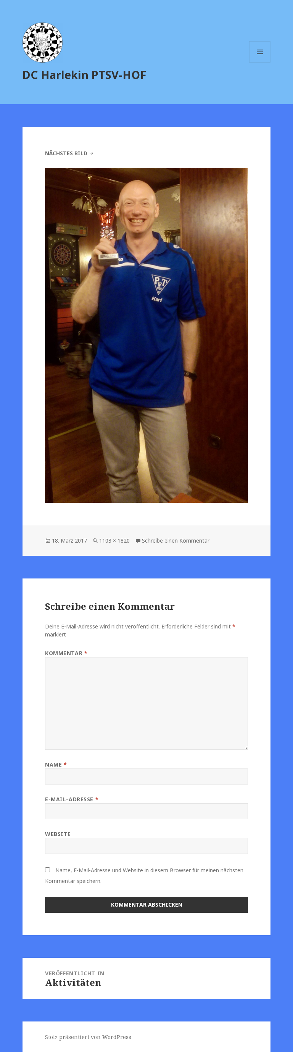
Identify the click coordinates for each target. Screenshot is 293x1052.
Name (56, 764)
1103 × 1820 (114, 540)
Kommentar (66, 653)
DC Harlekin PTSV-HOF (84, 74)
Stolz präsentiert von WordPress (88, 1037)
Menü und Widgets (260, 62)
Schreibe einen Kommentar (175, 540)
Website (58, 834)
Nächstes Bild (66, 153)
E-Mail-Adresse (71, 799)
